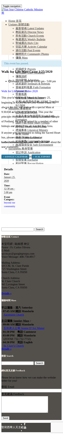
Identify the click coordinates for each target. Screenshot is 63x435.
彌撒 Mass (22, 57)
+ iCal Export (41, 157)
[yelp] (25, 430)
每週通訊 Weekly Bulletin (30, 39)
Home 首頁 (15, 20)
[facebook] (24, 424)
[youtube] (25, 427)
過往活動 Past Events (28, 50)
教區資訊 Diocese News (30, 32)
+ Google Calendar (15, 157)
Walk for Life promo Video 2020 (19, 91)
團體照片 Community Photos (32, 54)
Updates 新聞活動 (18, 24)
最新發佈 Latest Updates (30, 28)
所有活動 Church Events (30, 35)
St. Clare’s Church (14, 345)
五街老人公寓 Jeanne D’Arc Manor (24, 328)
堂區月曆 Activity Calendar (31, 46)
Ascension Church (14, 314)
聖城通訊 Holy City (27, 43)
